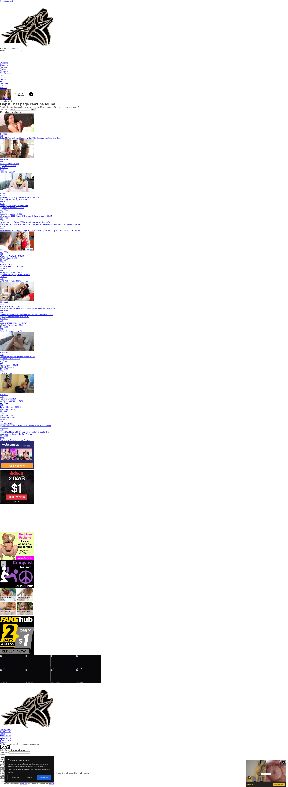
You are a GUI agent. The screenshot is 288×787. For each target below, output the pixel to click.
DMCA (2, 733)
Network (3, 87)
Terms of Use (5, 736)
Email (2, 754)
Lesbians (3, 79)
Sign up (2, 759)
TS (1, 81)
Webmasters (5, 740)
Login (2, 768)
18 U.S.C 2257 (5, 731)
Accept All (44, 778)
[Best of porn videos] (67, 46)
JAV (1, 77)
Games (3, 85)
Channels (4, 65)
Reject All (29, 778)
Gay (1, 75)
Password (4, 757)
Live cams (4, 83)
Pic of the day (5, 73)
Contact (3, 742)
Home (2, 101)
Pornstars (4, 67)
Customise (15, 778)
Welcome (4, 63)
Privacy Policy (5, 729)
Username (4, 752)
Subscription (5, 738)
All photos (4, 71)
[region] (29, 769)
